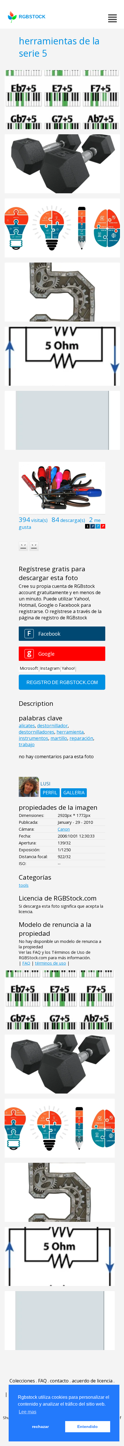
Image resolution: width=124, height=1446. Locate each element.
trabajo (27, 744)
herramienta (70, 732)
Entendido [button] (87, 1426)
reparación (81, 738)
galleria (73, 792)
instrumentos (33, 738)
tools (24, 885)
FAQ (26, 963)
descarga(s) (72, 520)
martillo (58, 738)
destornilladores (36, 732)
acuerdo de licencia (92, 1381)
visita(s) (39, 520)
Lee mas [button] (27, 1411)
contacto (59, 1381)
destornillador (52, 725)
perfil (50, 792)
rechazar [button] (40, 1426)
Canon (64, 829)
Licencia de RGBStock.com (58, 898)
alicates (27, 725)
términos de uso (50, 963)
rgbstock (32, 16)
